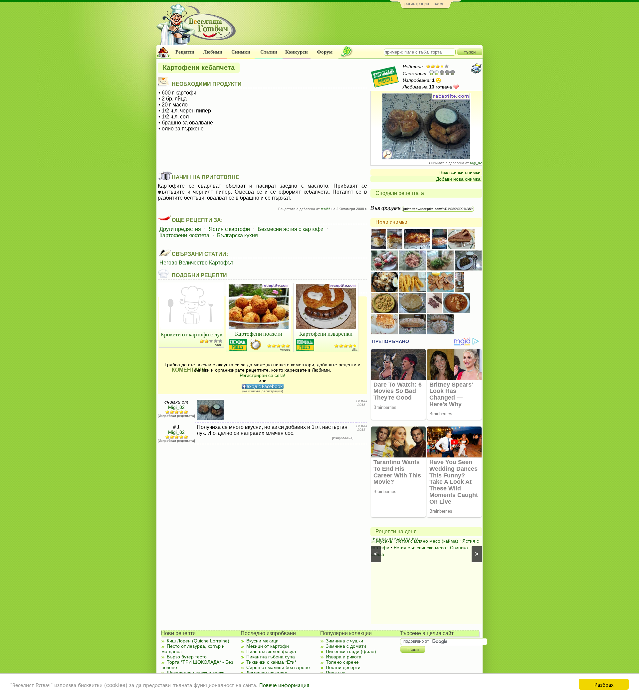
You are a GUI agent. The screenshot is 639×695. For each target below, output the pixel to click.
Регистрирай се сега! (262, 375)
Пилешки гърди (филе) (351, 651)
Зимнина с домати (346, 646)
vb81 (219, 345)
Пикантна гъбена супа (270, 656)
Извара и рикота (343, 656)
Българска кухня (237, 235)
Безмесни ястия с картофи (290, 229)
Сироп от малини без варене (278, 667)
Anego (285, 349)
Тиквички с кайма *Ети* (271, 662)
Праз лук (335, 672)
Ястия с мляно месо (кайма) (427, 541)
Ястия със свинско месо (419, 547)
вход (438, 3)
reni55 (325, 209)
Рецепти (184, 52)
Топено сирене (342, 662)
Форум (324, 52)
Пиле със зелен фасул (271, 651)
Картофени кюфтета (184, 235)
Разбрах (603, 684)
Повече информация (284, 684)
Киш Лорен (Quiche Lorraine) (198, 640)
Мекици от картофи (267, 646)
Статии (268, 52)
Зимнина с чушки (344, 640)
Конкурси (296, 52)
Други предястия (180, 229)
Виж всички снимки (460, 172)
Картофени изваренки (325, 333)
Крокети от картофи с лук (191, 334)
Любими (212, 52)
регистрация (416, 3)
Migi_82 (476, 163)
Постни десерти (343, 667)
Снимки (240, 52)
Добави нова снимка (458, 179)
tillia (354, 349)
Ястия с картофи (229, 229)
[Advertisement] (361, 29)
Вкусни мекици (262, 640)
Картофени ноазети (258, 333)
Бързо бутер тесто (187, 656)
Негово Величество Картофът (196, 262)
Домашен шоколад (266, 672)
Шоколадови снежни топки (196, 672)
